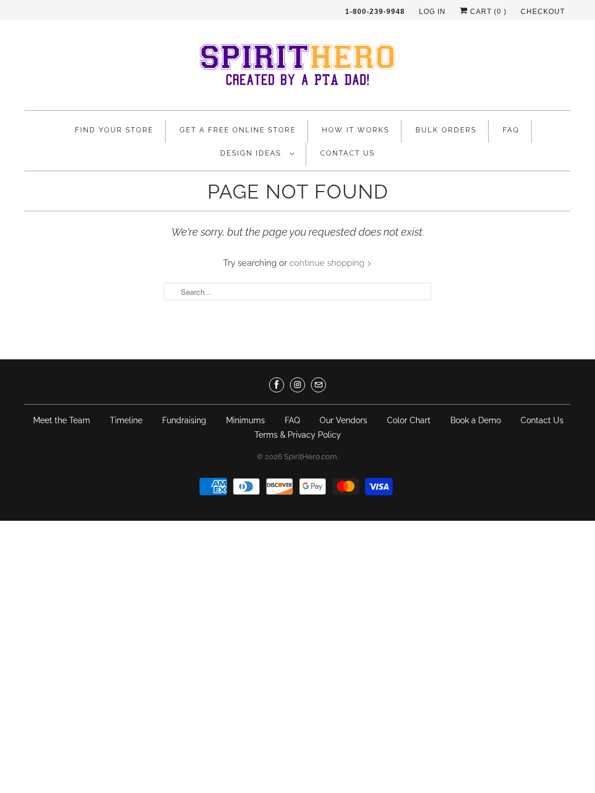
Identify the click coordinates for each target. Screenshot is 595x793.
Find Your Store (114, 130)
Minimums (245, 420)
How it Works (355, 130)
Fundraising (184, 420)
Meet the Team (61, 420)
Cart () (487, 12)
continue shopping (328, 263)
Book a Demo (475, 420)
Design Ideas (252, 153)
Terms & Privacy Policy (298, 434)
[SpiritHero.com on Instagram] (297, 384)
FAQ (511, 130)
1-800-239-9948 (375, 12)
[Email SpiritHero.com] (318, 384)
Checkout (543, 12)
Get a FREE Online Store (238, 130)
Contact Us (347, 153)
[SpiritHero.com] (297, 68)
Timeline (126, 420)
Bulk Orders (445, 130)
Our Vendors (343, 420)
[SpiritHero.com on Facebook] (276, 384)
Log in (432, 12)
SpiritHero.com (310, 456)
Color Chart (409, 420)
